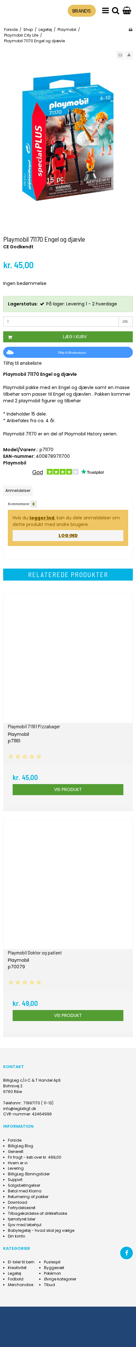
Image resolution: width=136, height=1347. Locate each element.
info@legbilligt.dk (19, 1108)
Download (17, 1202)
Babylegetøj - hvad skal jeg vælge (41, 1230)
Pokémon (52, 1273)
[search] (115, 10)
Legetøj (14, 1273)
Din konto (16, 1236)
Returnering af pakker (28, 1196)
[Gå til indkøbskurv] (127, 10)
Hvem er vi (18, 1163)
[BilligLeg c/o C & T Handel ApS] (19, 10)
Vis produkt (68, 789)
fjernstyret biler (21, 1219)
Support (15, 1179)
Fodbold (15, 1279)
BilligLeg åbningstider (29, 1174)
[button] (120, 55)
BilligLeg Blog (20, 1146)
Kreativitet (17, 1267)
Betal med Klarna (24, 1191)
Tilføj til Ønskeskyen (72, 352)
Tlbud (49, 1284)
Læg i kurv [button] (75, 337)
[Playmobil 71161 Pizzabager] (68, 658)
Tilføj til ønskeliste (22, 363)
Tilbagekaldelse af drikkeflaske (37, 1213)
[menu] (105, 10)
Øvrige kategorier (60, 1279)
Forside (15, 1140)
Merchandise (20, 1284)
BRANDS (81, 11)
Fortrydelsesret (21, 1207)
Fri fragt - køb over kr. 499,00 (34, 1157)
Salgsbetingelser (24, 1185)
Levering (16, 1168)
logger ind (41, 518)
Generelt (15, 1151)
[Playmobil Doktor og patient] (68, 884)
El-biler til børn (21, 1262)
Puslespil (52, 1262)
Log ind (68, 535)
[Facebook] (126, 1253)
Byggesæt (54, 1267)
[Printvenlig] (130, 29)
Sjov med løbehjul (24, 1224)
